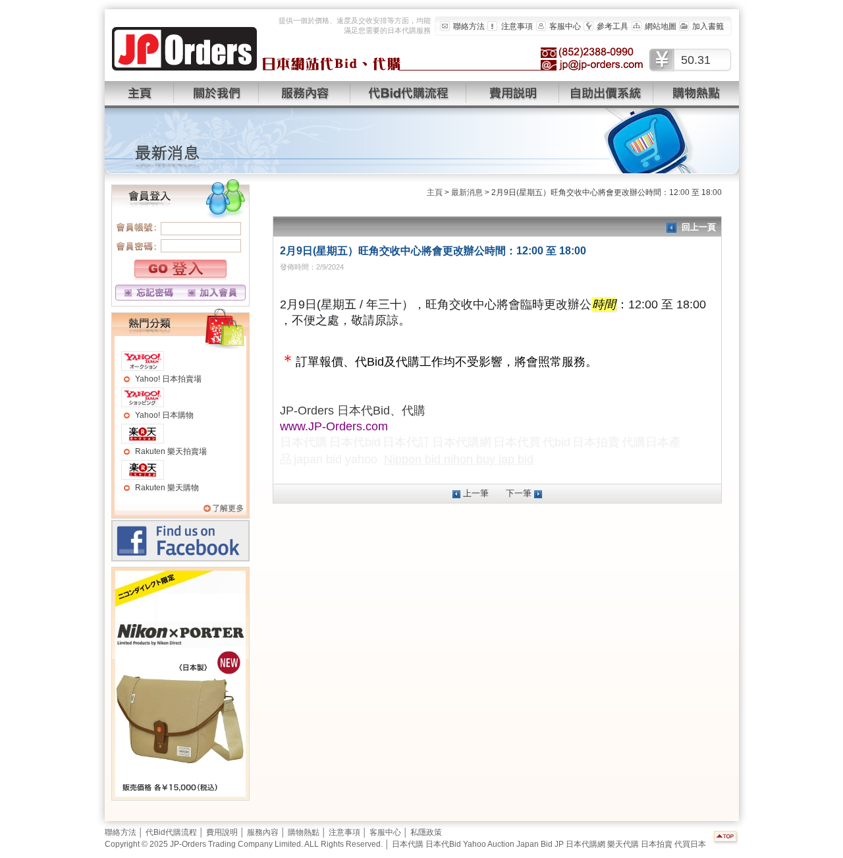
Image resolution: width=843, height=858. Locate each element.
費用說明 (222, 832)
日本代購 (407, 844)
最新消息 (467, 192)
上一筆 (476, 493)
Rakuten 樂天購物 (167, 487)
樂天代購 (623, 844)
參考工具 (612, 26)
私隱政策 (426, 832)
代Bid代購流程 (171, 832)
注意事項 (517, 26)
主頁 (435, 192)
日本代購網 (585, 844)
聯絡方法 (469, 26)
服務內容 (263, 832)
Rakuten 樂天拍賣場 (171, 451)
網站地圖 (660, 26)
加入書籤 (708, 26)
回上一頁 (699, 227)
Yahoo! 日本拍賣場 (168, 379)
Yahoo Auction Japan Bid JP (513, 844)
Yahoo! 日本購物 (164, 415)
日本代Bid (443, 844)
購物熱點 (303, 832)
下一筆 (518, 493)
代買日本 (690, 844)
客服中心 (565, 26)
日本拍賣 (656, 844)
